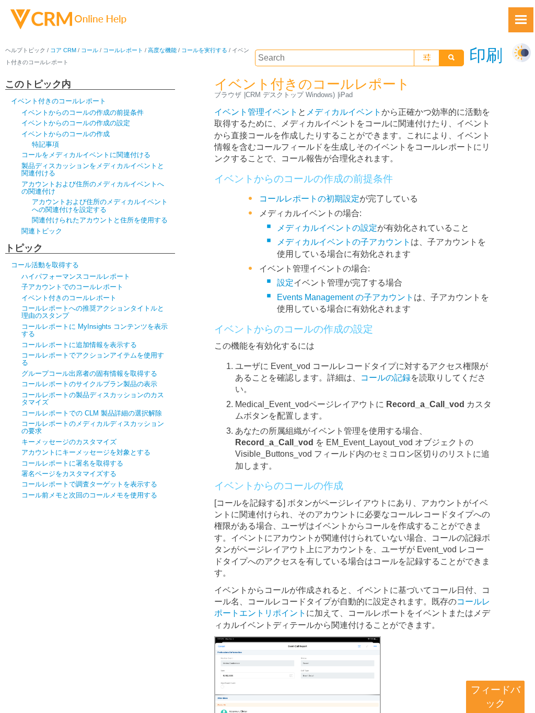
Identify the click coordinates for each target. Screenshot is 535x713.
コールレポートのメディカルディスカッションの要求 (92, 427)
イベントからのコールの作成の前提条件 (82, 112)
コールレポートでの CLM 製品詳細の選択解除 (91, 413)
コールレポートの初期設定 (309, 198)
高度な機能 (162, 50)
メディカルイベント (343, 112)
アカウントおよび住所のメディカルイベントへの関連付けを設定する (100, 205)
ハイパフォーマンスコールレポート (75, 276)
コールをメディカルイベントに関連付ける (85, 155)
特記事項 (45, 144)
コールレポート (123, 50)
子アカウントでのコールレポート (72, 287)
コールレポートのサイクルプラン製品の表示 (89, 384)
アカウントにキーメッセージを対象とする (85, 452)
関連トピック (41, 231)
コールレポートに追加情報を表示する (79, 345)
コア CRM (63, 50)
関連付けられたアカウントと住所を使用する (100, 220)
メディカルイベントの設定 (327, 227)
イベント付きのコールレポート (58, 101)
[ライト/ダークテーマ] (521, 52)
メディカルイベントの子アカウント (344, 241)
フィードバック (495, 696)
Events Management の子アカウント (345, 297)
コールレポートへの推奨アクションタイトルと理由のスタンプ (92, 311)
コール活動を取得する (45, 265)
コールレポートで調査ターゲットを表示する (89, 484)
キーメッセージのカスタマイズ (69, 442)
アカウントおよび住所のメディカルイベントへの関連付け (92, 187)
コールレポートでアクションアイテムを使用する (92, 358)
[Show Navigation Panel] (520, 19)
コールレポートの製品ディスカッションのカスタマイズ (92, 398)
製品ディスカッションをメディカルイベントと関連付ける (92, 169)
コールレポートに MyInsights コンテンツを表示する (94, 330)
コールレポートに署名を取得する (72, 463)
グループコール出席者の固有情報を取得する (89, 373)
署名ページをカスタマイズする (69, 474)
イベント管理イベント (256, 112)
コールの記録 (385, 377)
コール (89, 50)
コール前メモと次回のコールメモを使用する (89, 495)
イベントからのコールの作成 (65, 134)
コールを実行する (204, 50)
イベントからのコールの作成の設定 (75, 123)
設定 (285, 282)
